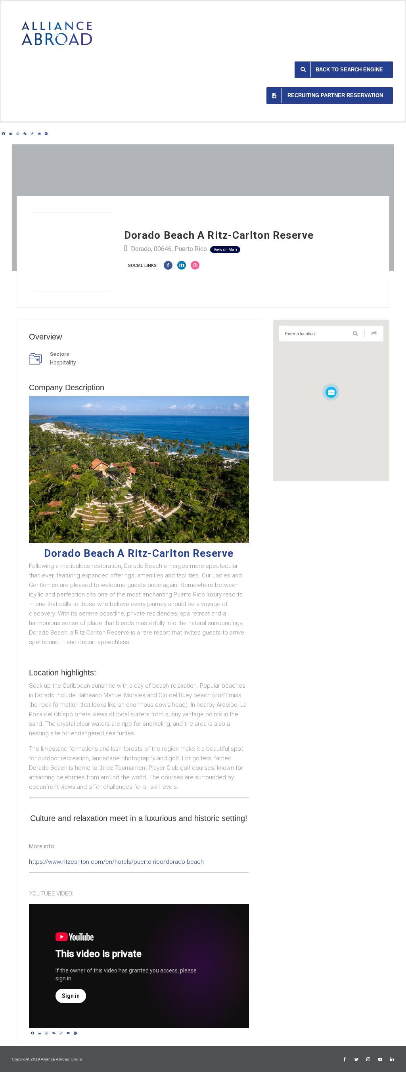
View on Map (225, 249)
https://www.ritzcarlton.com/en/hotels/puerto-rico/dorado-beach (116, 861)
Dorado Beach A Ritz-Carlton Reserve (139, 553)
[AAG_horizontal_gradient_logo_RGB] (56, 24)
